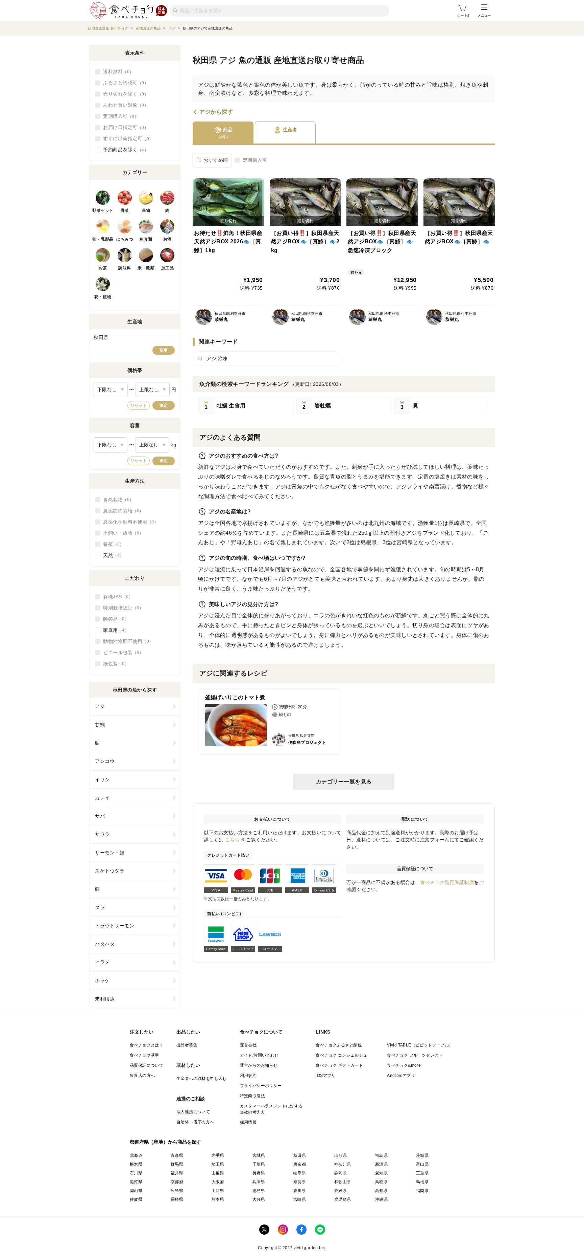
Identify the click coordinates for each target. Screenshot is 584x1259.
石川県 (136, 1173)
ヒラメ (102, 962)
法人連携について (193, 1111)
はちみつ (124, 239)
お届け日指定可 (123, 127)
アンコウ (105, 761)
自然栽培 (116, 499)
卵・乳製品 (103, 239)
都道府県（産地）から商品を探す (165, 1142)
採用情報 (248, 1122)
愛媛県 (340, 1190)
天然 (111, 555)
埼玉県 (218, 1164)
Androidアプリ (401, 1075)
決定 (164, 405)
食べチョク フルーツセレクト (415, 1055)
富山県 (422, 1164)
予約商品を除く (123, 149)
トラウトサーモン (114, 925)
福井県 (177, 1173)
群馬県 (177, 1164)
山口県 (218, 1190)
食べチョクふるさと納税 (339, 1045)
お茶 (103, 268)
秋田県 (299, 1155)
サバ (100, 816)
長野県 (258, 1173)
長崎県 (177, 1199)
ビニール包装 (121, 652)
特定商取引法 (252, 1096)
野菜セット (103, 210)
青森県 (177, 1155)
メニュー (484, 15)
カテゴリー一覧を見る (344, 782)
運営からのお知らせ (259, 1065)
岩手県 (218, 1155)
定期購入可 (255, 160)
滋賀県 (136, 1181)
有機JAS (116, 596)
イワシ (102, 779)
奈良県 (299, 1181)
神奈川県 (342, 1164)
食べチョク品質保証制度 (447, 882)
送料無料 (116, 71)
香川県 (299, 1190)
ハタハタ (105, 944)
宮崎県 (299, 1199)
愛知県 (381, 1173)
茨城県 (422, 1155)
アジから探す (216, 112)
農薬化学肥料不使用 (128, 522)
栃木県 (136, 1164)
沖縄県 (381, 1199)
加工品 (167, 268)
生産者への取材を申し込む (201, 1078)
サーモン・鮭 (109, 852)
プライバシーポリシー (261, 1085)
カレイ (102, 797)
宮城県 (258, 1155)
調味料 (124, 268)
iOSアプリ (325, 1075)
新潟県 (381, 1164)
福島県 (381, 1155)
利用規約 (248, 1075)
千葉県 (258, 1164)
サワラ (102, 834)
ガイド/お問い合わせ (259, 1055)
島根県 (422, 1181)
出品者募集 (186, 1045)
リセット (138, 405)
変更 (164, 350)
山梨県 (218, 1173)
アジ (100, 706)
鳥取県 (381, 1181)
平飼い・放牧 (121, 533)
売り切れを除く (123, 93)
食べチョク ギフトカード (339, 1065)
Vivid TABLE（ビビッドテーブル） (420, 1045)
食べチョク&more (404, 1065)
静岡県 (340, 1173)
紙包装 (114, 663)
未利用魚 (105, 998)
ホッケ (102, 980)
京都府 (177, 1181)
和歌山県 (342, 1181)
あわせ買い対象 (123, 105)
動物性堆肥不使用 (126, 641)
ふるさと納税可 (123, 82)
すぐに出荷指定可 (126, 138)
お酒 (167, 239)
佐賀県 (136, 1199)
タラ (100, 907)
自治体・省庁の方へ (195, 1122)
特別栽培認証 (121, 608)
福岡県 (422, 1190)
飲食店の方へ (142, 1075)
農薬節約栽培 (121, 510)
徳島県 (258, 1190)
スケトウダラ (109, 871)
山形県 (340, 1155)
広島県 (177, 1190)
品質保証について (146, 1065)
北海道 (136, 1155)
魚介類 (146, 239)
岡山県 (136, 1190)
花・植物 (102, 296)
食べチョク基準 (144, 1055)
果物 (146, 210)
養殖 (111, 544)
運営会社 (248, 1045)
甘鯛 (100, 724)
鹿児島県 (342, 1199)
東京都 (299, 1164)
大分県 (258, 1199)
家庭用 (114, 630)
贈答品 (114, 619)
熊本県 (218, 1199)
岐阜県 (299, 1173)
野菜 (125, 210)
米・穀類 (146, 268)
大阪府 (218, 1181)
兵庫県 (258, 1181)
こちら (232, 839)
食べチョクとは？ (146, 1045)
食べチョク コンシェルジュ (341, 1055)
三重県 (422, 1173)
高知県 (381, 1190)
